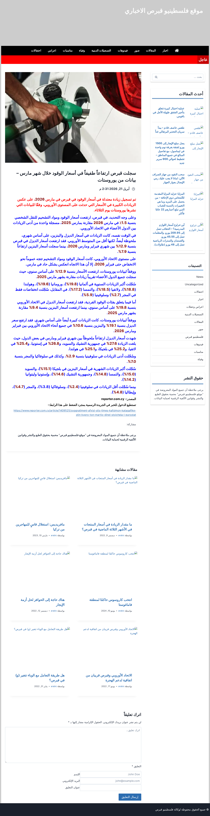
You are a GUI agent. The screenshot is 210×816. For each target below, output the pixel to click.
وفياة (82, 50)
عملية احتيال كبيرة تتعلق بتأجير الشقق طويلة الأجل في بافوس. (168, 112)
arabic (121, 535)
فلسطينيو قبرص (194, 336)
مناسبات (68, 50)
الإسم (77, 774)
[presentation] (106, 496)
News (199, 276)
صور (136, 50)
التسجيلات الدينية (101, 50)
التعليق (136, 766)
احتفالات (36, 50)
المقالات (151, 50)
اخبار (165, 50)
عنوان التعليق (72, 787)
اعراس (52, 50)
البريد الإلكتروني (71, 780)
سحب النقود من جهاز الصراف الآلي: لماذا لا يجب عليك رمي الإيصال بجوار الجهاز (168, 178)
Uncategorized (194, 284)
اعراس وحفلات (194, 306)
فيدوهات (123, 50)
